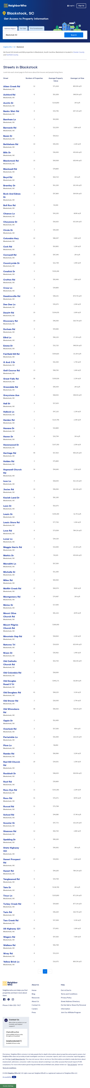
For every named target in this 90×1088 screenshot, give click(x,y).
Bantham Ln (9, 119)
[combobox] (34, 34)
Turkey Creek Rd (12, 903)
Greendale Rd (10, 387)
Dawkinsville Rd (11, 296)
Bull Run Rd (9, 205)
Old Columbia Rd (12, 672)
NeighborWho (7, 47)
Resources (36, 998)
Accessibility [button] (7, 1077)
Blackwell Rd (10, 169)
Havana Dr (8, 428)
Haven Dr (8, 436)
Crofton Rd (9, 279)
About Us (35, 1001)
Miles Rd (8, 580)
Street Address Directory (70, 1001)
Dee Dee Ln (9, 304)
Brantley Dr (9, 185)
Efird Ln (7, 337)
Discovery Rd (10, 321)
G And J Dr (9, 362)
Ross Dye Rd (10, 790)
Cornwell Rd (9, 254)
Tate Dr (7, 887)
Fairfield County (12, 55)
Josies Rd (8, 489)
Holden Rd (8, 461)
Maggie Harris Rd (12, 547)
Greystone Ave (11, 395)
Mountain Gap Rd (12, 636)
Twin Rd (7, 912)
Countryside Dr (11, 263)
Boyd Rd (7, 177)
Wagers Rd (9, 937)
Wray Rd (8, 953)
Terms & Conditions (9, 1068)
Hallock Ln (8, 411)
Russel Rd (8, 806)
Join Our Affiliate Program (71, 1012)
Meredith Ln (9, 563)
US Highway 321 (11, 928)
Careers (35, 1009)
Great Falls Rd (11, 378)
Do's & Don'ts (66, 990)
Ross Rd (7, 798)
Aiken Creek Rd (11, 86)
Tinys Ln (7, 895)
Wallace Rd (9, 945)
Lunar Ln (8, 539)
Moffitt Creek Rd (12, 588)
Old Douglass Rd (12, 692)
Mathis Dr (8, 555)
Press (34, 1012)
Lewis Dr (8, 514)
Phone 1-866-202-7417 (12, 1005)
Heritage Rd (9, 453)
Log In (71, 6)
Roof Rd (7, 781)
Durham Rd (9, 329)
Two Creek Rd (10, 920)
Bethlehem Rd (10, 144)
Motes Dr (8, 605)
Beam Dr (7, 136)
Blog (33, 994)
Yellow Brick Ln (11, 961)
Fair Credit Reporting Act (16, 1059)
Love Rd (7, 530)
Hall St (6, 403)
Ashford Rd (9, 94)
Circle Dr (8, 230)
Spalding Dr (9, 839)
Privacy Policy (66, 998)
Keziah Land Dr (11, 497)
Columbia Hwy (11, 238)
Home (34, 990)
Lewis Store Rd (11, 522)
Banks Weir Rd (11, 111)
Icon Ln (7, 481)
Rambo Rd (8, 753)
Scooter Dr (9, 823)
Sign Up (81, 6)
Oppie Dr (8, 720)
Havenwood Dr (11, 444)
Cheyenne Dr (10, 221)
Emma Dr (8, 345)
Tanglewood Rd (11, 879)
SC (14, 47)
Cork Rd (7, 246)
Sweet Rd (8, 870)
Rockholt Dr (9, 773)
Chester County (78, 52)
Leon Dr (7, 505)
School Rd (8, 814)
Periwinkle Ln (10, 737)
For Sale (23, 29)
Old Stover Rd (10, 700)
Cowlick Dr (9, 271)
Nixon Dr (8, 652)
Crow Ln (7, 287)
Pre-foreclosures (36, 29)
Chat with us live (12, 1032)
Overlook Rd (9, 728)
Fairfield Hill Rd (11, 354)
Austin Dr (8, 103)
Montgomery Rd (11, 596)
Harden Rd (8, 420)
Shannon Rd (9, 831)
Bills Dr (7, 152)
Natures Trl (9, 644)
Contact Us (36, 1005)
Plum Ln (7, 745)
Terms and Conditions (69, 994)
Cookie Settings (8, 1086)
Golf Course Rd (11, 370)
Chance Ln (9, 213)
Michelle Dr (9, 572)
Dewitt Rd (8, 312)
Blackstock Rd (11, 160)
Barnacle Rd (9, 127)
